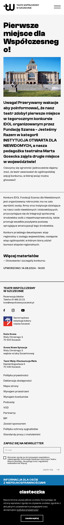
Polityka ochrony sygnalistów (20, 429)
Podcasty (9, 402)
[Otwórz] (57, 6)
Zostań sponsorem (14, 423)
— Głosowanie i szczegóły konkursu (24, 260)
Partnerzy (9, 413)
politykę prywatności (27, 510)
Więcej (24, 463)
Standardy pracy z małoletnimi (21, 434)
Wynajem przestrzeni (16, 391)
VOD (6, 407)
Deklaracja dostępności (17, 380)
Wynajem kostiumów (15, 396)
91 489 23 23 (18, 299)
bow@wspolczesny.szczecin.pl (18, 302)
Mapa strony (10, 386)
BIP (5, 418)
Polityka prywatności (15, 375)
